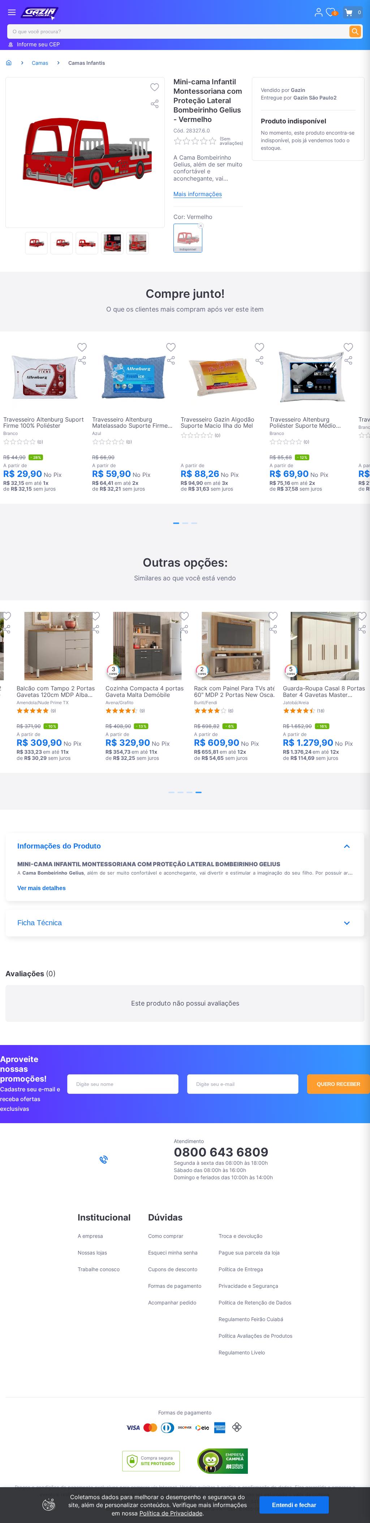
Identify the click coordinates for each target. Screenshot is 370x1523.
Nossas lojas (92, 1252)
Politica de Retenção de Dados (255, 1302)
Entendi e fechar (294, 1505)
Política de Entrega (241, 1269)
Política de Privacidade (170, 1513)
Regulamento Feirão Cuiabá (251, 1319)
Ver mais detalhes (41, 888)
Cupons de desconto (172, 1269)
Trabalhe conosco (99, 1269)
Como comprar (165, 1236)
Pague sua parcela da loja (249, 1252)
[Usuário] (318, 12)
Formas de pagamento (174, 1286)
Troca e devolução (240, 1236)
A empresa (90, 1236)
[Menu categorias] (11, 12)
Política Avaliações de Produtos (255, 1336)
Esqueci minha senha (173, 1252)
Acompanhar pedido (172, 1302)
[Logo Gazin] (40, 14)
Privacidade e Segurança (248, 1286)
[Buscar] (355, 31)
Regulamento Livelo (242, 1352)
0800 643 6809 (221, 1152)
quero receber (339, 1084)
